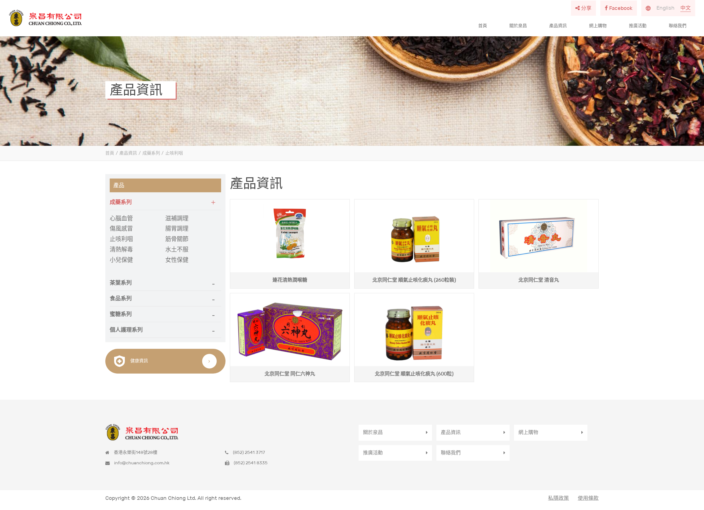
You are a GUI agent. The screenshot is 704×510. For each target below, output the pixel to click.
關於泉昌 (518, 25)
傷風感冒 (121, 228)
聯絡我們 (677, 25)
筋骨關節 (176, 239)
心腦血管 (121, 218)
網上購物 (598, 25)
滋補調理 (176, 218)
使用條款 (588, 498)
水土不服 (176, 249)
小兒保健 (121, 260)
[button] (165, 202)
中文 (685, 8)
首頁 (482, 25)
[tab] (165, 202)
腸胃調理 (176, 228)
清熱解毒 (121, 249)
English (665, 8)
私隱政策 (558, 498)
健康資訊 (138, 360)
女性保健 (176, 260)
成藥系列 (151, 153)
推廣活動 (638, 25)
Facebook (620, 8)
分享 (586, 8)
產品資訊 (558, 25)
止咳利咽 (174, 153)
